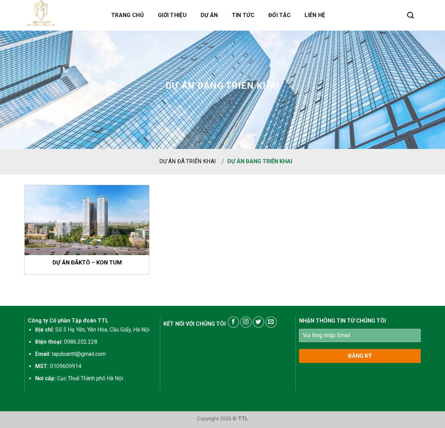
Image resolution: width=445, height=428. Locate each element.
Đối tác (279, 15)
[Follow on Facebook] (233, 322)
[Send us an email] (271, 322)
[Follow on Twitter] (258, 322)
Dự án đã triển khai (187, 161)
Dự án (209, 15)
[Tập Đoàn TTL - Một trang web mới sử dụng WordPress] (59, 15)
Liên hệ (315, 15)
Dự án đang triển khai (259, 161)
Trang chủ (127, 15)
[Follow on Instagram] (246, 322)
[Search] (410, 15)
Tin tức (243, 15)
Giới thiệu (172, 15)
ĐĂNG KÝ (360, 355)
